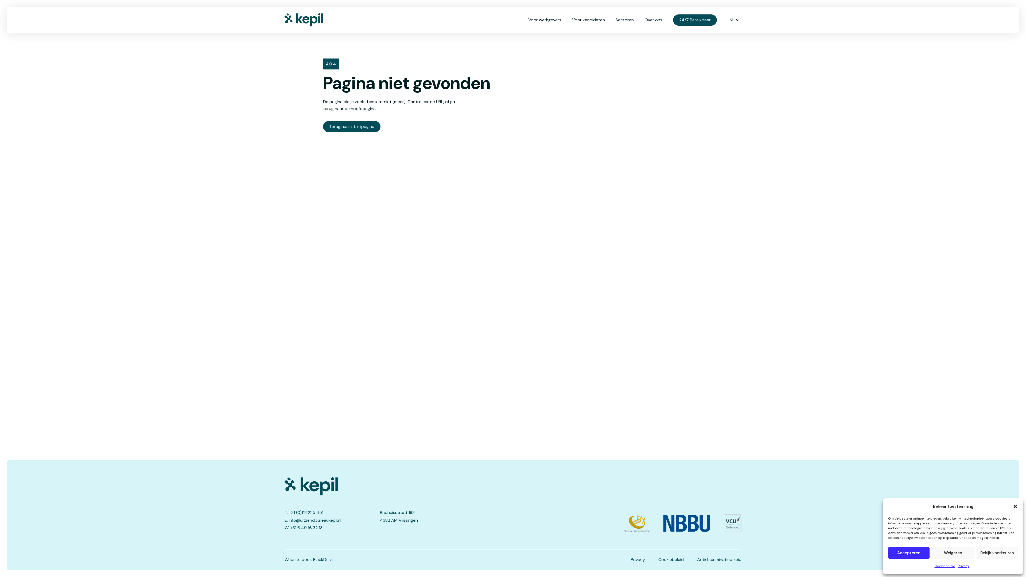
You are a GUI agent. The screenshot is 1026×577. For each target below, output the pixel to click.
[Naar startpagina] (311, 19)
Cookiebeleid (945, 566)
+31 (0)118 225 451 (306, 512)
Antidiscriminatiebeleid (719, 559)
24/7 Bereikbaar (695, 20)
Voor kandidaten (588, 20)
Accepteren (908, 553)
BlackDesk (323, 559)
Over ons (653, 20)
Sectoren (625, 20)
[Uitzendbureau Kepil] (379, 486)
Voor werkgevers (544, 20)
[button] (1015, 506)
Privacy (963, 566)
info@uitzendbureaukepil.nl (315, 520)
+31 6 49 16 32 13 (306, 528)
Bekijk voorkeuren (997, 553)
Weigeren (953, 553)
